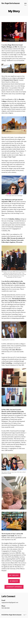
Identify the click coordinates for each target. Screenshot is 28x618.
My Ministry (14, 581)
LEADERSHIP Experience (14, 587)
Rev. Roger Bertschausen (11, 3)
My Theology (14, 575)
